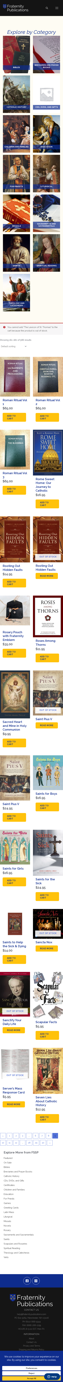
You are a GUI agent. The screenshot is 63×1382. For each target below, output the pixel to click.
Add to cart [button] (11, 417)
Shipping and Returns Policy (31, 1349)
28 (29, 1142)
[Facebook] (27, 1281)
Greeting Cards (11, 1207)
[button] (47, 8)
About (31, 1338)
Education (8, 1194)
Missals (7, 1221)
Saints (7, 1239)
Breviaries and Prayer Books (18, 1171)
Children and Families (14, 1189)
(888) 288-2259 (34, 1325)
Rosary (7, 1230)
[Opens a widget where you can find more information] (52, 1377)
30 (43, 1142)
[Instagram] (36, 1281)
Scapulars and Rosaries (15, 1243)
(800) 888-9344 (33, 1322)
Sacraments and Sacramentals (19, 1234)
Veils (6, 1257)
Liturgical (8, 1216)
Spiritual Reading (12, 1248)
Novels (7, 1225)
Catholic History (11, 1176)
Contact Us (31, 1342)
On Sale (8, 1162)
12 (16, 1142)
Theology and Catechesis (16, 1252)
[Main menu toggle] (57, 8)
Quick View (15, 394)
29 (36, 1142)
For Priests (9, 1198)
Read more (46, 576)
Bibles (7, 1167)
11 (9, 1142)
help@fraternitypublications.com (31, 1314)
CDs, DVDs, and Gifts (14, 1180)
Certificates (9, 1185)
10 (3, 1142)
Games (7, 1203)
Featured (8, 1158)
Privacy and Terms (31, 1346)
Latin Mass (9, 1212)
